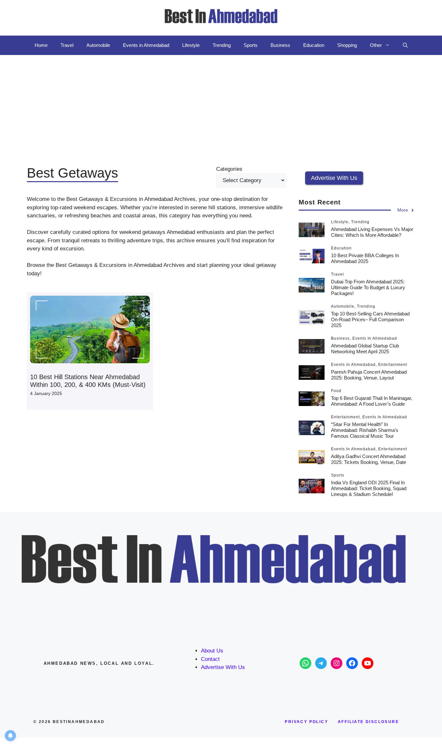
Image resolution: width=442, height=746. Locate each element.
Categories (229, 169)
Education (313, 45)
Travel (67, 45)
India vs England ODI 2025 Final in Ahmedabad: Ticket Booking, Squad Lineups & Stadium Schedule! (368, 488)
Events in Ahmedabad (146, 45)
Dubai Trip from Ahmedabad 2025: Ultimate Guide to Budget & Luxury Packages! (368, 287)
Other (376, 45)
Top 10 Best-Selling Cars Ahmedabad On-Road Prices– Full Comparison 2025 (370, 319)
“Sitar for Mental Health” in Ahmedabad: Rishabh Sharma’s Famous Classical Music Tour (364, 430)
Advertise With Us (223, 667)
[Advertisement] (221, 103)
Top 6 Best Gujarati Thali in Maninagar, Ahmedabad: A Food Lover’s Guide (371, 401)
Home (41, 45)
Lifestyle (191, 45)
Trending (222, 45)
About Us (212, 651)
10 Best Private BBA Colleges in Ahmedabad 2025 (365, 258)
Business (280, 45)
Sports (251, 45)
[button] (405, 45)
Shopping (347, 45)
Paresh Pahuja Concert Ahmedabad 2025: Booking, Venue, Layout (369, 374)
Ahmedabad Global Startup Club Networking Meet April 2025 (365, 348)
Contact (210, 659)
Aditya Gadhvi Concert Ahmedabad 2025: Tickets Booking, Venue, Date (368, 459)
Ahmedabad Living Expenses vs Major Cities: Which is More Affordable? (372, 232)
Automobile (98, 45)
